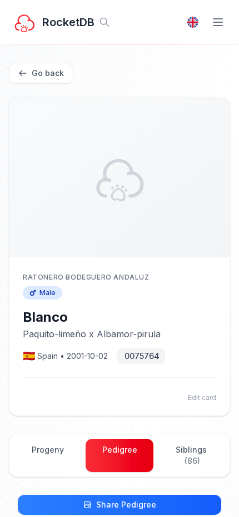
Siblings (191, 455)
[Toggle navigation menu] (218, 22)
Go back (48, 73)
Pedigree (119, 449)
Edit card (202, 397)
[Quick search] (104, 22)
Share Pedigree (126, 504)
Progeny (48, 449)
